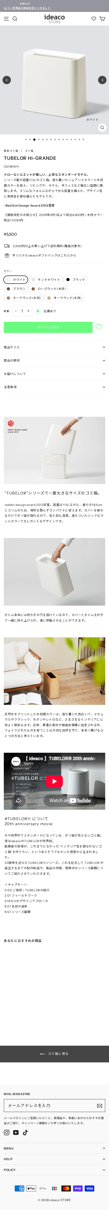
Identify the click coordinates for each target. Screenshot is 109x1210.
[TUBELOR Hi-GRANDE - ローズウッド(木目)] (25, 1016)
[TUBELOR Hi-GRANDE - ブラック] (15, 1016)
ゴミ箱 (29, 150)
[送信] (99, 1105)
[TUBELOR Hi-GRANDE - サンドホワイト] (10, 1016)
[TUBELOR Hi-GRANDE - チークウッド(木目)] (30, 1016)
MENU (8, 1148)
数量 (6, 311)
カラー (8, 271)
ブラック (78, 280)
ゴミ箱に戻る (58, 1054)
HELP (8, 1159)
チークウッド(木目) (27, 298)
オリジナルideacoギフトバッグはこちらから (44, 255)
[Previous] (7, 80)
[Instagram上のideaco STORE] (6, 1132)
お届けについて (15, 374)
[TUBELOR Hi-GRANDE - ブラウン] (20, 1016)
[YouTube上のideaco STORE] (16, 1132)
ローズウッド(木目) (52, 289)
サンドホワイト (49, 280)
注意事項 (10, 387)
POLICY (10, 1170)
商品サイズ (12, 347)
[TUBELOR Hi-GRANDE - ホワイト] (5, 1016)
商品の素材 (12, 360)
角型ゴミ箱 (11, 150)
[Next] (102, 80)
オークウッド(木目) (67, 298)
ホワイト (19, 280)
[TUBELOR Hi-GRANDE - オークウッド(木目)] (35, 1016)
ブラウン (19, 289)
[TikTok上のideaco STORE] (25, 1132)
